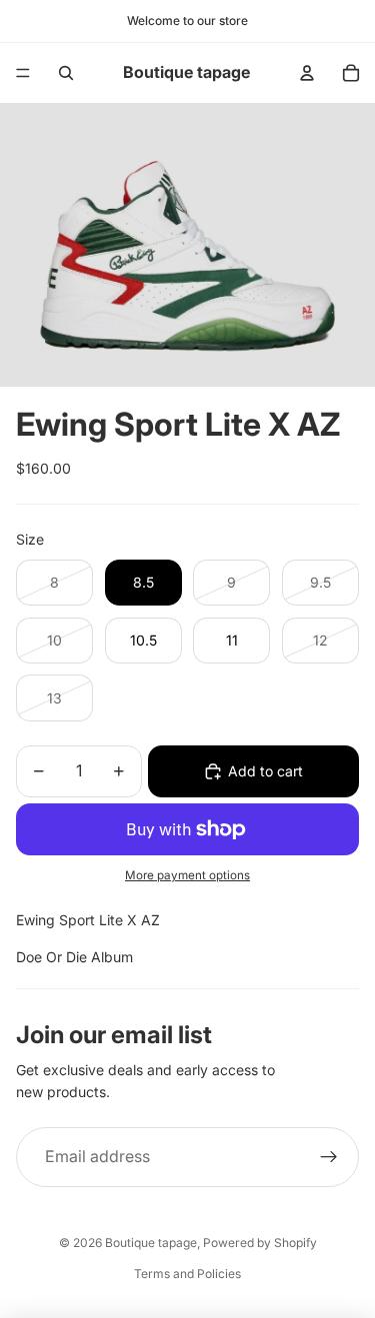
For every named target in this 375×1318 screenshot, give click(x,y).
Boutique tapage (151, 1242)
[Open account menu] (307, 73)
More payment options (187, 875)
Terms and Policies (187, 1273)
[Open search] (66, 73)
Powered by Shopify (260, 1242)
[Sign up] (329, 1157)
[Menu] (23, 73)
